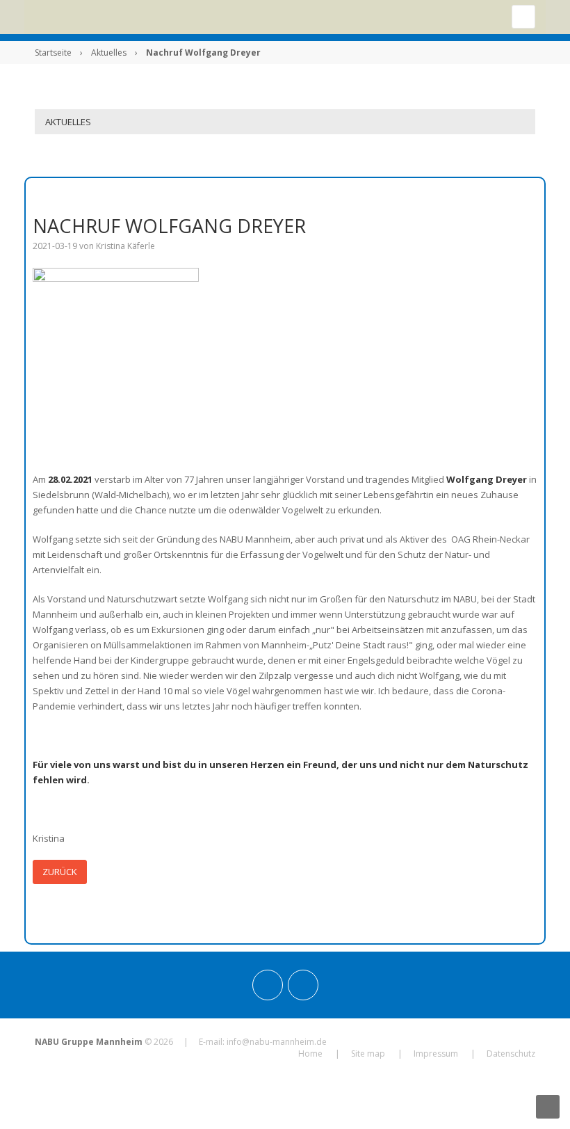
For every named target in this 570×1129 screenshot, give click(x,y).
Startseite (53, 52)
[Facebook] (303, 985)
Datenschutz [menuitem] (511, 1053)
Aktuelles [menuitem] (68, 121)
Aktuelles (109, 52)
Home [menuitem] (310, 1053)
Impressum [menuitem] (436, 1053)
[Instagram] (267, 985)
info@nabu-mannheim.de (277, 1042)
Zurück (59, 871)
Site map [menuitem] (368, 1053)
